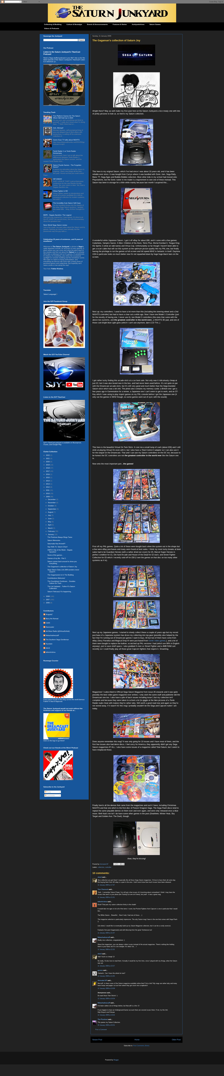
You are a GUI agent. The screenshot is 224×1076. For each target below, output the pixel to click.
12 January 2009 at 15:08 (106, 988)
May (50, 522)
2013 (48, 484)
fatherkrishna (102, 901)
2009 (48, 497)
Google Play (56, 444)
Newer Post (97, 1040)
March (50, 528)
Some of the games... (55, 555)
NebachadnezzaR (104, 937)
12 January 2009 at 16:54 (106, 998)
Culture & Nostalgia (74, 24)
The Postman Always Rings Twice (59, 537)
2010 (48, 493)
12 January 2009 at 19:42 (106, 1015)
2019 (48, 465)
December (52, 499)
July (49, 515)
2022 (48, 455)
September (52, 509)
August (51, 512)
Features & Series (120, 24)
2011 (48, 490)
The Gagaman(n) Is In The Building (60, 575)
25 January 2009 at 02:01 (106, 1025)
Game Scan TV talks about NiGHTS (66, 140)
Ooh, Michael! (58, 128)
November (52, 502)
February (51, 531)
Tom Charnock (103, 889)
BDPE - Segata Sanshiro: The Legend (57, 215)
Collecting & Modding (52, 24)
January (51, 534)
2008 (48, 596)
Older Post (176, 1040)
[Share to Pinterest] (123, 864)
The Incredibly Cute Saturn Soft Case (67, 203)
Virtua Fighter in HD (60, 191)
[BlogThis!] (117, 864)
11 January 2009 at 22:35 (106, 949)
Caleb (48, 623)
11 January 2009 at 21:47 (106, 933)
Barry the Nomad (52, 619)
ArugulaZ (49, 614)
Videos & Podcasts (51, 28)
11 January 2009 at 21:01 (106, 897)
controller (108, 867)
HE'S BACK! (57, 179)
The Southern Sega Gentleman (57, 639)
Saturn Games (155, 24)
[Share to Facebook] (121, 864)
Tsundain (49, 644)
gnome (100, 970)
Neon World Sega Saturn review (55, 225)
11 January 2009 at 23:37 (106, 966)
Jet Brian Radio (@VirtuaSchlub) (58, 631)
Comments (50, 795)
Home (137, 1040)
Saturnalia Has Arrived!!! (56, 544)
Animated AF (102, 980)
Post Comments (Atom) (141, 1045)
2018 (48, 468)
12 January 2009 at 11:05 (106, 976)
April (50, 525)
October (51, 506)
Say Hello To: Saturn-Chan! (57, 547)
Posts (48, 792)
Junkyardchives (138, 24)
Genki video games (157, 641)
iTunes (45, 444)
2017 (48, 471)
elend (100, 877)
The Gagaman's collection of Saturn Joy (62, 567)
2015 (48, 477)
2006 (48, 603)
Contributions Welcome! (56, 578)
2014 (48, 481)
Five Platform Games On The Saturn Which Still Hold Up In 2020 (66, 117)
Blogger (116, 1060)
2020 (48, 462)
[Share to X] (119, 864)
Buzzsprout (77, 443)
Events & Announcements (97, 24)
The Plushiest (103, 1019)
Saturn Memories (53, 540)
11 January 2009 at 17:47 (106, 885)
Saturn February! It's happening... (59, 591)
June (50, 518)
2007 (48, 599)
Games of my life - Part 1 (56, 558)
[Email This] (114, 864)
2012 (48, 487)
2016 (48, 474)
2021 (48, 458)
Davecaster (50, 627)
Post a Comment (101, 1029)
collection (101, 867)
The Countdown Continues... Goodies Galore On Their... (61, 582)
